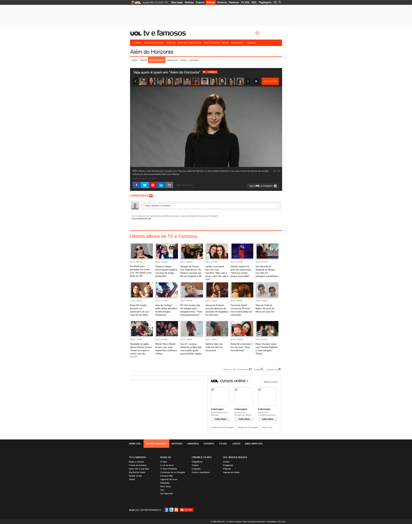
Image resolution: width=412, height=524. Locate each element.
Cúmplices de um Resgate (172, 472)
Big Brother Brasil (137, 472)
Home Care (267, 427)
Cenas (143, 60)
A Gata (163, 461)
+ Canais (250, 42)
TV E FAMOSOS (137, 457)
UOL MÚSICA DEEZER (235, 457)
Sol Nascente (166, 493)
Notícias (189, 2)
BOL (254, 2)
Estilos (226, 461)
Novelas (170, 42)
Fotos (183, 60)
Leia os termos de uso (141, 218)
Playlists (227, 468)
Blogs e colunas (153, 42)
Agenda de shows (231, 472)
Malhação (164, 483)
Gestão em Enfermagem (248, 427)
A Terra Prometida (168, 468)
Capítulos (172, 60)
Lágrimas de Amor (168, 479)
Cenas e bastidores (201, 472)
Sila (162, 490)
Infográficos (197, 461)
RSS (176, 510)
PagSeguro (265, 2)
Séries (225, 42)
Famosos (234, 2)
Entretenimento (156, 443)
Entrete (211, 2)
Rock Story (165, 486)
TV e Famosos (164, 33)
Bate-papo (177, 2)
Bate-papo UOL (254, 443)
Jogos (236, 443)
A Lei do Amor (167, 465)
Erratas (257, 369)
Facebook (166, 510)
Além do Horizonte (151, 51)
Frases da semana (137, 465)
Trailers (195, 465)
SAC (166, 2)
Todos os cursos (271, 382)
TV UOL (245, 2)
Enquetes (196, 468)
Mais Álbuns (270, 81)
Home (134, 60)
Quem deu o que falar (189, 42)
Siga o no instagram (261, 185)
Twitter (171, 510)
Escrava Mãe (166, 475)
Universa (222, 2)
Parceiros (237, 42)
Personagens (156, 60)
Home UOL (135, 443)
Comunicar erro (272, 369)
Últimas (136, 42)
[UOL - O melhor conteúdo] (135, 3)
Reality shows (212, 42)
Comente (212, 72)
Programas (228, 465)
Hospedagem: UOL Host (276, 521)
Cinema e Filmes (202, 457)
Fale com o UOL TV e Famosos (236, 369)
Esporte (200, 2)
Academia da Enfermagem (222, 427)
